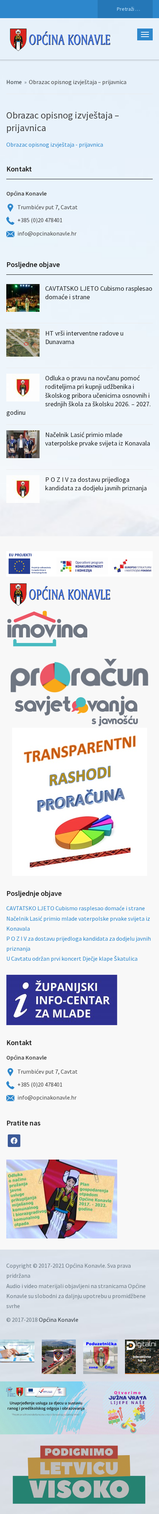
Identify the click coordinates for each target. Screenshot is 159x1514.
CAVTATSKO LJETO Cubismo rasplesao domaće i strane (75, 908)
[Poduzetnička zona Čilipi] (100, 1357)
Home (14, 82)
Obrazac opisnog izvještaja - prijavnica (54, 144)
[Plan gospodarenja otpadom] (89, 1199)
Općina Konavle (58, 1319)
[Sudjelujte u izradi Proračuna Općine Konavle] (17, 1351)
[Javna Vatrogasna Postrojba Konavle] (59, 1357)
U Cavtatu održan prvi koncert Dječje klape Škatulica (72, 958)
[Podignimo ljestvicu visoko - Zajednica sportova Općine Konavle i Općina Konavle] (79, 1474)
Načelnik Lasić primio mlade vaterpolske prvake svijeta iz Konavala (97, 438)
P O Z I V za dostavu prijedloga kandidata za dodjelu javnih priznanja (96, 483)
